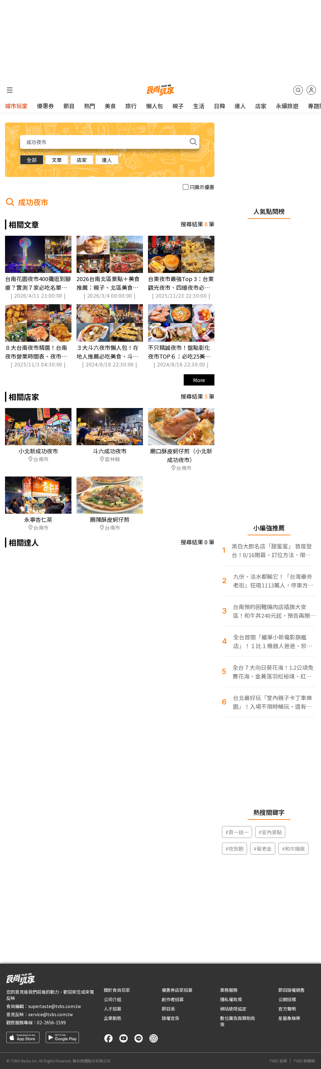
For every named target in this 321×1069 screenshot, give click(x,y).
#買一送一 (237, 832)
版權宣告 (170, 1018)
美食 (110, 106)
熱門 (89, 106)
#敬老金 (263, 848)
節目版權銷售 (291, 990)
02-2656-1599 (51, 1022)
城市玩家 (16, 106)
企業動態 (112, 1018)
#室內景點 (270, 832)
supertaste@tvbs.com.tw (54, 1006)
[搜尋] (298, 90)
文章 (57, 160)
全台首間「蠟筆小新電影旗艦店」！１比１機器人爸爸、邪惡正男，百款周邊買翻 (272, 641)
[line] (138, 1038)
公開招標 (287, 999)
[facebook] (108, 1038)
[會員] (311, 90)
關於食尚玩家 (117, 990)
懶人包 (154, 106)
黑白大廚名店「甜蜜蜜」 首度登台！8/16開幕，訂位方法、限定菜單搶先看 (272, 550)
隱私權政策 (231, 999)
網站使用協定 (233, 1009)
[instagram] (153, 1038)
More (199, 380)
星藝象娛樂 (289, 1018)
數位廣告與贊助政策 (237, 1021)
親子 (178, 106)
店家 (260, 106)
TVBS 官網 (278, 1060)
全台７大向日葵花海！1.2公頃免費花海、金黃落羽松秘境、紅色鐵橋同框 (273, 671)
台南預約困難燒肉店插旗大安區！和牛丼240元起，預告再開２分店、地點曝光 (274, 611)
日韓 (219, 106)
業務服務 (229, 990)
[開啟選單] (9, 90)
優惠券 (45, 106)
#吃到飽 (234, 848)
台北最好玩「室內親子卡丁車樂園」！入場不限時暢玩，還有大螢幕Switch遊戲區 (272, 702)
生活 (198, 106)
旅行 (131, 106)
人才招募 (112, 1009)
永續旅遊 (287, 106)
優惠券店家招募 (177, 990)
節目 (69, 106)
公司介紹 (112, 999)
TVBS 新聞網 (304, 1060)
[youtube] (123, 1038)
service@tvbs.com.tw (50, 1014)
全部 (32, 160)
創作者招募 (173, 999)
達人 (240, 106)
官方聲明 (287, 1009)
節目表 (168, 1009)
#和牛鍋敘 (293, 848)
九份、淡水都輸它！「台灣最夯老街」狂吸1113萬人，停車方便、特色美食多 (272, 580)
